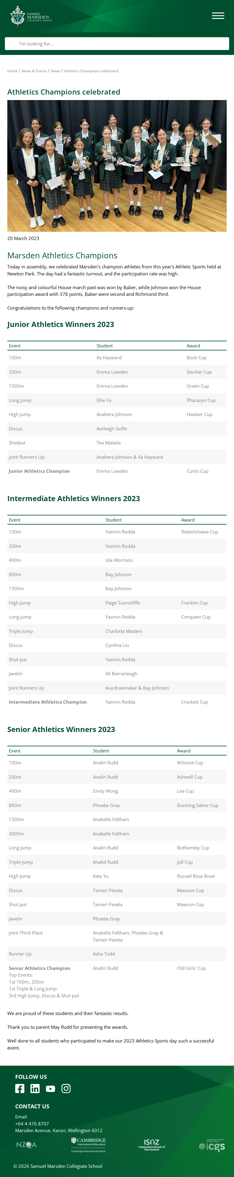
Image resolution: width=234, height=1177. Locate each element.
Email (21, 1117)
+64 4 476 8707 (32, 1124)
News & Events (34, 71)
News (55, 71)
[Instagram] (66, 1088)
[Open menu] (218, 16)
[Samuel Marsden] (31, 16)
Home (12, 71)
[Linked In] (35, 1088)
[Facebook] (19, 1088)
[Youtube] (50, 1088)
